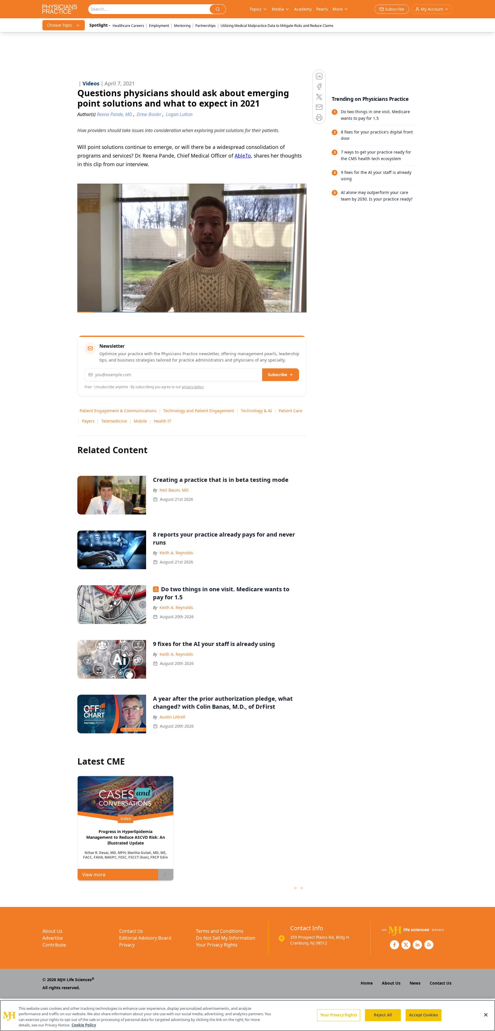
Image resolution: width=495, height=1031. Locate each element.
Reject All (383, 1015)
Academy (303, 9)
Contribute (54, 945)
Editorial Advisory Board (145, 938)
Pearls (322, 9)
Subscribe (277, 374)
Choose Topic (59, 25)
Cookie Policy (84, 1025)
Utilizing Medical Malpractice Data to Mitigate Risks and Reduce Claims (277, 25)
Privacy (127, 945)
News (415, 983)
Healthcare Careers (128, 25)
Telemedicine (114, 421)
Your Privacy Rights (216, 945)
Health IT (162, 421)
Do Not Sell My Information (225, 938)
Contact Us (131, 931)
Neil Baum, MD (174, 490)
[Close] (486, 1014)
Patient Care (290, 410)
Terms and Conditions (219, 931)
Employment (159, 25)
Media (278, 9)
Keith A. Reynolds (176, 552)
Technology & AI (256, 410)
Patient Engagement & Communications (118, 410)
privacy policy (192, 386)
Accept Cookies (423, 1015)
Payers (88, 421)
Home (367, 983)
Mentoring (182, 25)
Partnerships (205, 25)
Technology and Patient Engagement (198, 410)
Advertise (52, 938)
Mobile (140, 421)
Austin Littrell (172, 717)
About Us (52, 931)
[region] (247, 1015)
